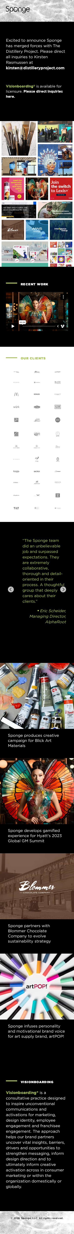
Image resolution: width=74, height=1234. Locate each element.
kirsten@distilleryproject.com (35, 68)
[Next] (63, 589)
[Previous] (11, 589)
